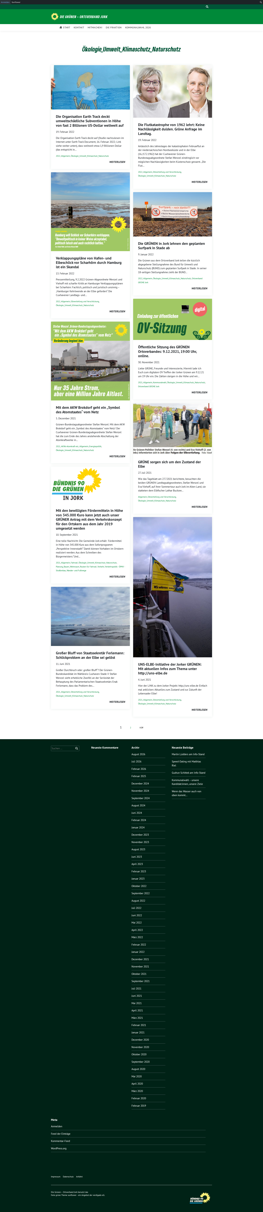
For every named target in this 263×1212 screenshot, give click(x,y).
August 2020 (138, 1069)
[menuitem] (261, 2)
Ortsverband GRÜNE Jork (148, 386)
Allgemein (65, 156)
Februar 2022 (139, 944)
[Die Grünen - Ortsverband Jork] (55, 16)
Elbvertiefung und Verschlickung (85, 301)
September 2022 (141, 893)
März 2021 (137, 1017)
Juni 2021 (137, 995)
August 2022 (138, 900)
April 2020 (137, 1083)
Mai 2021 (137, 1003)
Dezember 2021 (140, 959)
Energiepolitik (95, 446)
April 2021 (137, 1010)
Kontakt (79, 27)
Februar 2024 (139, 820)
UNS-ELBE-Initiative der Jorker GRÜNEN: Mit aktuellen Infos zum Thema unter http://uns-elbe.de (169, 669)
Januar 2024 (138, 827)
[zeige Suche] (207, 6)
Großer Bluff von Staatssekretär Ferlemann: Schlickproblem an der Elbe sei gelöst (90, 655)
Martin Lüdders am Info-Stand (188, 754)
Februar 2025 (139, 776)
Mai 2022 (137, 922)
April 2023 (137, 864)
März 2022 (137, 937)
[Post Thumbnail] (90, 87)
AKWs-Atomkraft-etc (70, 446)
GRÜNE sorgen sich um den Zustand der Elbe (169, 464)
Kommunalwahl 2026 (138, 27)
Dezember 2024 (140, 783)
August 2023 (138, 849)
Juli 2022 (136, 908)
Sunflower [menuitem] (16, 2)
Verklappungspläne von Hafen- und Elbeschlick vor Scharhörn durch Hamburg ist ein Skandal (89, 262)
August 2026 (138, 754)
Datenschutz (68, 1176)
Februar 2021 (139, 1025)
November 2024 (140, 790)
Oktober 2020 (139, 1054)
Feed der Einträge (60, 1133)
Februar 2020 (139, 1098)
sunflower (72, 1195)
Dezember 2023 (140, 834)
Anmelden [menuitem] (5, 2)
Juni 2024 (137, 812)
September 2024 (141, 798)
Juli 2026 (136, 761)
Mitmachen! (95, 27)
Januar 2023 (138, 878)
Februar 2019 (139, 1105)
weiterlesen (117, 162)
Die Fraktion (114, 27)
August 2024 (138, 805)
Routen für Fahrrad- (88, 566)
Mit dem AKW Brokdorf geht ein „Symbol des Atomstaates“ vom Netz (88, 409)
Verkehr (101, 566)
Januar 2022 (138, 951)
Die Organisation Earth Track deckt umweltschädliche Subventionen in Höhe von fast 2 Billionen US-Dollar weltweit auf (90, 121)
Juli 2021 (136, 988)
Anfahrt (79, 1176)
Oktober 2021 (139, 974)
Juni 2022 (137, 915)
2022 (58, 156)
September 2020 (141, 1061)
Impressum (55, 1176)
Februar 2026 (139, 769)
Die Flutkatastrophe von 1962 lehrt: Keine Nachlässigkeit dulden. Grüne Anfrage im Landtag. (171, 129)
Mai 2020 (137, 1076)
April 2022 (137, 930)
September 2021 (141, 981)
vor (141, 727)
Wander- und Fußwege (76, 570)
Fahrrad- (74, 562)
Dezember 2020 (140, 1039)
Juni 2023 (137, 856)
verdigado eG (98, 1195)
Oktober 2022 (139, 886)
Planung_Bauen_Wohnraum (67, 566)
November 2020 (140, 1047)
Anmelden (56, 1126)
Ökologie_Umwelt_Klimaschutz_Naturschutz (90, 156)
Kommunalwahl (159, 382)
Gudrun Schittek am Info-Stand (188, 772)
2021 (58, 446)
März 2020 (137, 1091)
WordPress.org (58, 1148)
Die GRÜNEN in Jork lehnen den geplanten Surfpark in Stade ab (171, 245)
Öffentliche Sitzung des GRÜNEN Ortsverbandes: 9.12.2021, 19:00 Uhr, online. (167, 351)
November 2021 (140, 966)
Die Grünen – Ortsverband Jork (84, 17)
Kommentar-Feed (60, 1141)
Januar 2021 (138, 1032)
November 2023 (140, 842)
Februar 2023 (139, 871)
